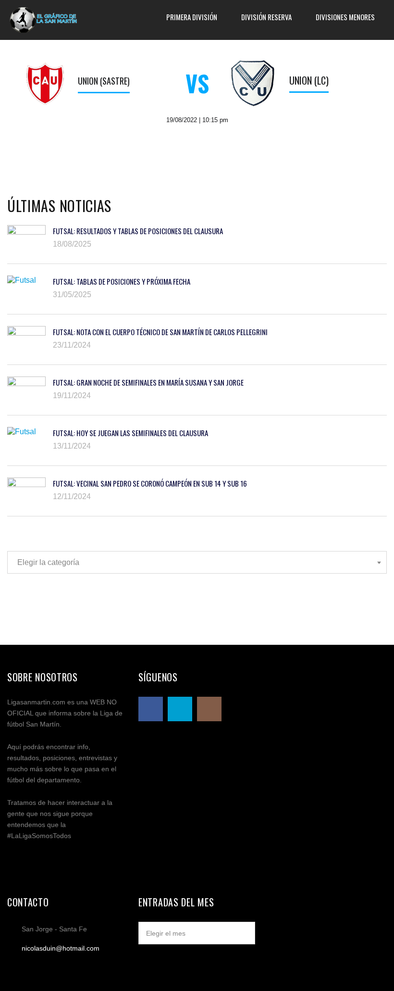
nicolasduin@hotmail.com (60, 948)
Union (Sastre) (104, 81)
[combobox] (197, 562)
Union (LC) (309, 80)
